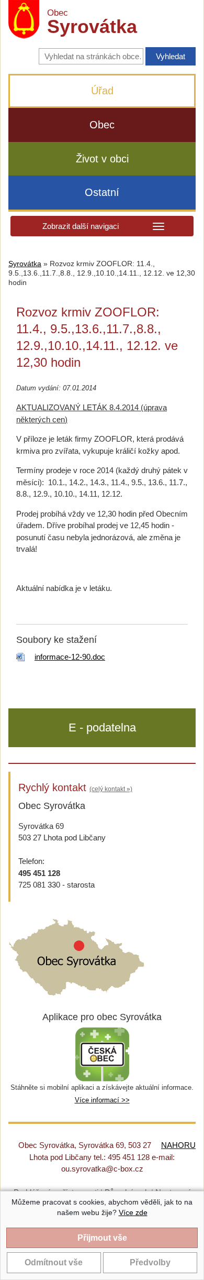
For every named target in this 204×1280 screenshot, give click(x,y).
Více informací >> (102, 1100)
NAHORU (178, 1145)
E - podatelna (102, 727)
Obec (102, 124)
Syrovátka (24, 264)
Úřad (102, 90)
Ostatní (102, 192)
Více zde (133, 1212)
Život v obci (102, 159)
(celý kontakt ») (110, 789)
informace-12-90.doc (70, 656)
